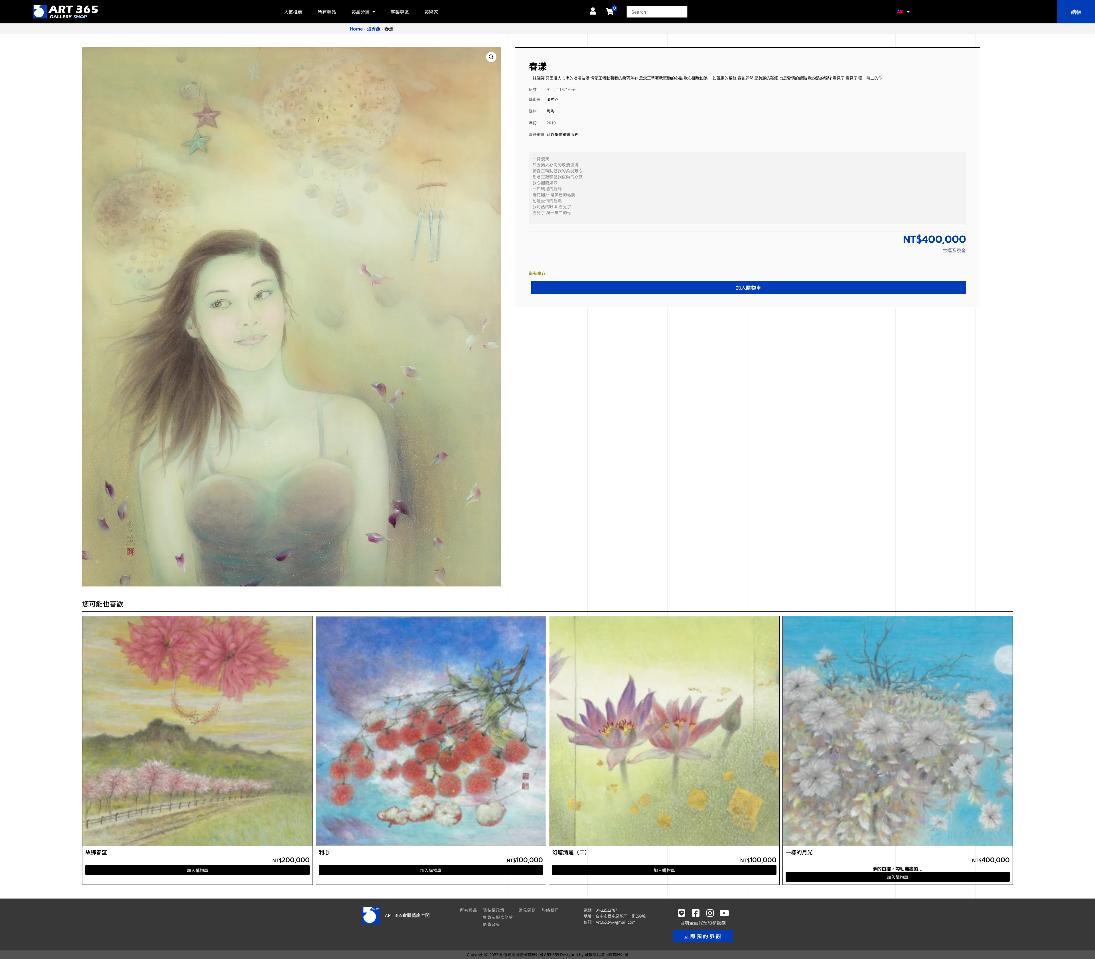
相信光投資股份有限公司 (521, 954)
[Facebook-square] (696, 913)
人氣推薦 (293, 11)
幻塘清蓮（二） (571, 852)
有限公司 (606, 954)
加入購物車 (748, 287)
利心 (324, 852)
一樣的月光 (799, 852)
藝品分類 (360, 11)
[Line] (682, 913)
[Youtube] (724, 913)
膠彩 (551, 111)
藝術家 (431, 11)
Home (356, 28)
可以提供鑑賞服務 (563, 134)
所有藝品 (327, 11)
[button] (491, 57)
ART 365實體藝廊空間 (407, 915)
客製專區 (400, 11)
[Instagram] (710, 913)
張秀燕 (373, 28)
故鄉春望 (96, 852)
